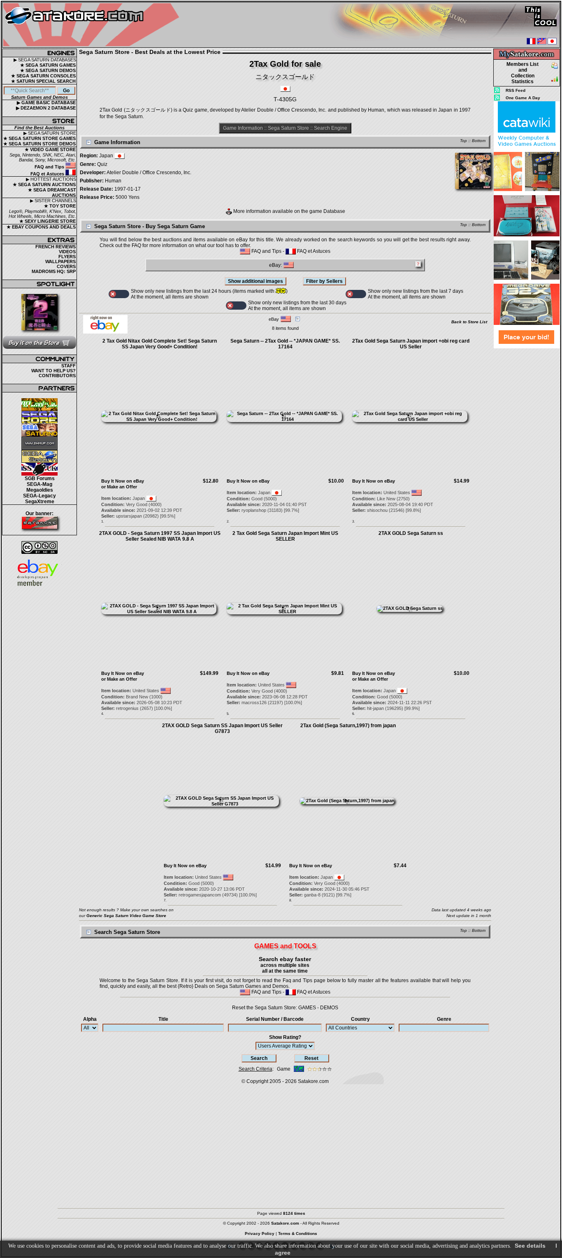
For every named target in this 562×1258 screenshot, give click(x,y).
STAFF (68, 365)
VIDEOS (67, 251)
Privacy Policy (259, 1233)
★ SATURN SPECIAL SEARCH (43, 81)
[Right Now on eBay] (105, 331)
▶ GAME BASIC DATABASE (46, 102)
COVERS (66, 266)
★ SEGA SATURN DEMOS (48, 70)
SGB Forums (40, 478)
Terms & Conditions (297, 1233)
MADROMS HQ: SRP (54, 271)
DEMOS (329, 1008)
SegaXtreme (39, 501)
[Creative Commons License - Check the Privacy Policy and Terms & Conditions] (39, 547)
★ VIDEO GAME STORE (50, 149)
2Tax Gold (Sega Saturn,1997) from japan (348, 725)
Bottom (478, 140)
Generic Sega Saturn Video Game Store (126, 915)
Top (463, 140)
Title (163, 1019)
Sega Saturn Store (288, 128)
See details (530, 1245)
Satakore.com (313, 1081)
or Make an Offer (119, 486)
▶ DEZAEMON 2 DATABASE (46, 107)
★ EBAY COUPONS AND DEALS (41, 226)
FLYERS (67, 256)
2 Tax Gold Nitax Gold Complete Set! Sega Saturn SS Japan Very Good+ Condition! (159, 344)
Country (360, 1019)
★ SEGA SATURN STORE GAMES (39, 138)
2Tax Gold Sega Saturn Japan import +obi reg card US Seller (410, 344)
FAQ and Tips (50, 166)
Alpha (90, 1019)
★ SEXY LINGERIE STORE (47, 221)
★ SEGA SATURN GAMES (48, 65)
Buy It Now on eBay (122, 480)
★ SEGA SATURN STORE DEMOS (39, 143)
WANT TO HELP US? (53, 370)
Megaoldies (39, 490)
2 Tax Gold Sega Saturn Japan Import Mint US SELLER (285, 536)
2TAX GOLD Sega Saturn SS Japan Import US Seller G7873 (222, 728)
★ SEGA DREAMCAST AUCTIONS (52, 192)
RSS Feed (515, 90)
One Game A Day (523, 98)
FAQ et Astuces (47, 173)
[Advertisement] (527, 473)
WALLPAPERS (60, 261)
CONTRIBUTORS (57, 375)
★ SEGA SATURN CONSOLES (43, 75)
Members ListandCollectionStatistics (522, 72)
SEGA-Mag (39, 484)
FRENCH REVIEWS (55, 246)
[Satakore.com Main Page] (93, 24)
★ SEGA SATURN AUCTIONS (44, 184)
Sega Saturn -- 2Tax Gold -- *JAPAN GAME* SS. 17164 (285, 344)
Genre (444, 1019)
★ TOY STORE (60, 205)
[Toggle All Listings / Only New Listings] (119, 294)
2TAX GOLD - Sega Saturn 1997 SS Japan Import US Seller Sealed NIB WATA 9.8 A (160, 536)
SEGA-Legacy (39, 496)
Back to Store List (469, 322)
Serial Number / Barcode (275, 1019)
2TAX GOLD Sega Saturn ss (411, 533)
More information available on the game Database (288, 211)
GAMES (307, 1008)
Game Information (243, 128)
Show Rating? (285, 1037)
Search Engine (330, 128)
